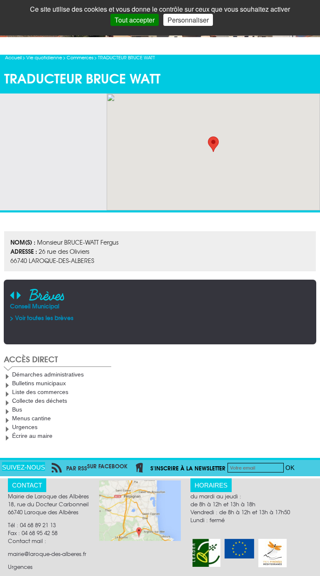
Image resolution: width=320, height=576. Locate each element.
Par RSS (76, 468)
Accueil (13, 57)
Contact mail (25, 541)
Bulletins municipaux (39, 383)
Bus (17, 409)
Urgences (25, 427)
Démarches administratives (48, 374)
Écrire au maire (32, 435)
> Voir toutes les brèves (256, 317)
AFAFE (233, 306)
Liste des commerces (40, 392)
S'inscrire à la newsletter (187, 468)
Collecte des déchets (39, 400)
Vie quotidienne (44, 57)
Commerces (80, 57)
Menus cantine (31, 418)
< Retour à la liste (43, 45)
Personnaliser (188, 20)
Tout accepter (135, 20)
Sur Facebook (107, 466)
